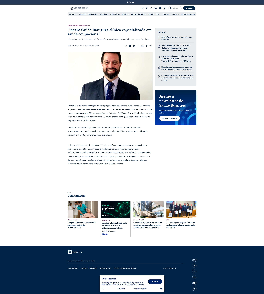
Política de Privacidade (89, 268)
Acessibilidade (73, 268)
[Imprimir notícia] (130, 46)
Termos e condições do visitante (125, 268)
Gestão (124, 14)
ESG (157, 14)
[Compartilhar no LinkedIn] (134, 46)
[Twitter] (151, 8)
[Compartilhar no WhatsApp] (142, 46)
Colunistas (165, 14)
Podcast (174, 14)
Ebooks (151, 14)
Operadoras (104, 14)
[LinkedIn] (156, 8)
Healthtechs (92, 14)
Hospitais (82, 14)
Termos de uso (105, 268)
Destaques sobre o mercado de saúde (79, 25)
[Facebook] (146, 8)
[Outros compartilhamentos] (150, 46)
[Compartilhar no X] (138, 46)
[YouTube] (160, 8)
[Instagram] (142, 8)
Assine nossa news (188, 14)
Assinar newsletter (169, 118)
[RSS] (165, 8)
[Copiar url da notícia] (126, 46)
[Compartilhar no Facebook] (146, 46)
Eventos (72, 14)
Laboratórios (115, 14)
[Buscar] (171, 8)
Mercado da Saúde (137, 14)
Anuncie (189, 8)
